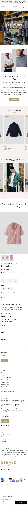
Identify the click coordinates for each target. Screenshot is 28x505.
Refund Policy (5, 382)
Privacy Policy (5, 380)
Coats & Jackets (5, 434)
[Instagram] (3, 425)
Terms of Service (5, 387)
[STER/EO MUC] (14, 7)
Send (4, 360)
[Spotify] (8, 425)
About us (3, 372)
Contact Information (7, 377)
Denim (3, 437)
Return (4, 355)
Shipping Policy (5, 384)
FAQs (2, 375)
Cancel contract (21, 502)
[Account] (23, 6)
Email (2, 332)
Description (4, 298)
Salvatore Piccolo (7, 273)
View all (14, 112)
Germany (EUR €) (7, 496)
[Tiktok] (6, 425)
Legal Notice (4, 389)
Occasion (4, 352)
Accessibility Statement (7, 391)
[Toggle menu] (1, 6)
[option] (14, 28)
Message (3, 339)
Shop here (14, 99)
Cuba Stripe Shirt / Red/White (10, 264)
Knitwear (3, 439)
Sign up (5, 421)
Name (3, 325)
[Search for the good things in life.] (5, 6)
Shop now (14, 31)
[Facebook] (1, 425)
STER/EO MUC (8, 499)
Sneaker (3, 441)
